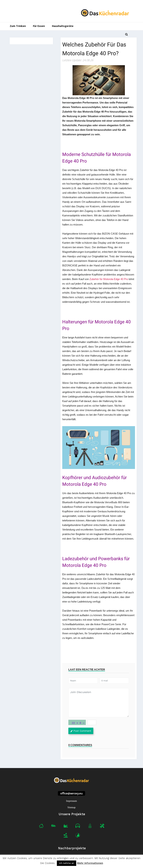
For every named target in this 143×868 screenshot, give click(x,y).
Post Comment (82, 730)
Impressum (71, 801)
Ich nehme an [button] (66, 863)
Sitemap (71, 807)
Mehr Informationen (90, 863)
